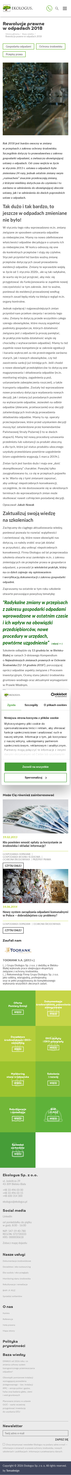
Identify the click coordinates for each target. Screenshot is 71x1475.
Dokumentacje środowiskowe (17, 1260)
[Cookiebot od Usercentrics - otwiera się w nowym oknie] (51, 695)
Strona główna (12, 33)
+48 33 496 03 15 (13, 1193)
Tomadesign (12, 1470)
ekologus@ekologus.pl (15, 1201)
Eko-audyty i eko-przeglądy (16, 1272)
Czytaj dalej (13, 865)
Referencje (8, 1319)
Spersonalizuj (33, 777)
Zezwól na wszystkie (35, 766)
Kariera (6, 1313)
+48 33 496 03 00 (13, 1190)
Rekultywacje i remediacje (15, 1284)
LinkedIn (7, 1216)
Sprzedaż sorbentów (12, 1296)
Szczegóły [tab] (31, 705)
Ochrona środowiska (50, 46)
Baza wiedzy (28, 33)
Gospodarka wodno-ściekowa (21, 856)
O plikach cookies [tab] (55, 705)
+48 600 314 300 (12, 1196)
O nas (8, 1307)
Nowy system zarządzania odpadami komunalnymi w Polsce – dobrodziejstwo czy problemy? (35, 913)
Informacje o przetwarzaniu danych (45, 1451)
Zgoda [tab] (11, 705)
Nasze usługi (14, 1255)
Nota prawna (9, 1324)
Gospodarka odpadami (18, 46)
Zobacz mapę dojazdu (15, 1243)
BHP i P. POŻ (9, 1290)
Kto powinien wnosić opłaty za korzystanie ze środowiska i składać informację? (32, 844)
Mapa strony (9, 1330)
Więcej (17, 1012)
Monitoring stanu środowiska (17, 1278)
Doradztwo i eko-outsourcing (17, 1266)
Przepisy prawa (14, 54)
